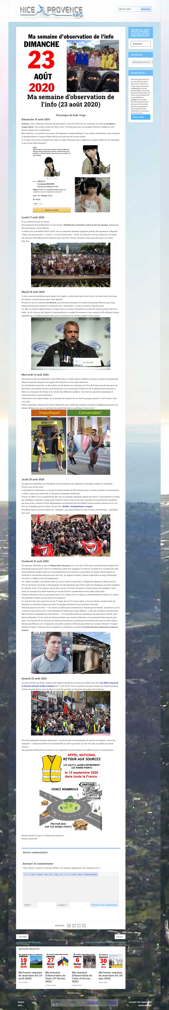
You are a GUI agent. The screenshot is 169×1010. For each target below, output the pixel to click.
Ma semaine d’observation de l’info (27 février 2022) (55, 977)
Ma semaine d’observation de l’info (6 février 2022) (82, 977)
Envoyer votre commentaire (104, 905)
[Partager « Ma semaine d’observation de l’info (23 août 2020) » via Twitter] (74, 925)
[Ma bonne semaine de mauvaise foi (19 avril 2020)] (31, 961)
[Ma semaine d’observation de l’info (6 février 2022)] (84, 961)
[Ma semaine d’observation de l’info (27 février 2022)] (57, 961)
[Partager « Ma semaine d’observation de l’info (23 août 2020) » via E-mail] (78, 925)
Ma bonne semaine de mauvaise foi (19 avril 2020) (30, 975)
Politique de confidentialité (93, 1003)
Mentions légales (112, 1003)
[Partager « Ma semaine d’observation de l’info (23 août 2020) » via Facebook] (69, 925)
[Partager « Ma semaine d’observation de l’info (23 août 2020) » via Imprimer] (83, 925)
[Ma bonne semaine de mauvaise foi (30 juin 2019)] (111, 961)
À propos (56, 1002)
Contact (72, 1002)
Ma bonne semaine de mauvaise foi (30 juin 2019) (111, 975)
